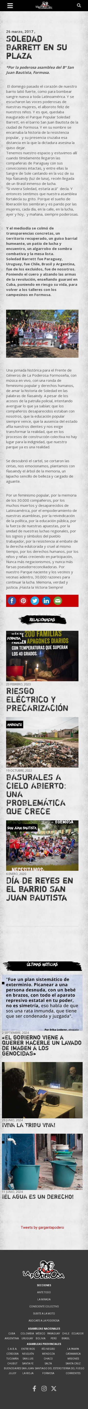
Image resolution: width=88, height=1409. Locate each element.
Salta (48, 1363)
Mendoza (48, 1353)
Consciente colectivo (44, 1306)
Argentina (12, 1338)
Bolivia (40, 1338)
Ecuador (77, 1333)
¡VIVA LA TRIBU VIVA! (28, 1125)
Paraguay (53, 1333)
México (40, 1333)
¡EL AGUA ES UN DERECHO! (38, 1196)
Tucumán (12, 1358)
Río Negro (48, 1349)
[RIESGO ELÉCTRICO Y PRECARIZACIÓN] (42, 656)
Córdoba (12, 1353)
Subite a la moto (44, 1313)
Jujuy (12, 1373)
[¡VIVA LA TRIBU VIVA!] (42, 1090)
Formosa (48, 1373)
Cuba (11, 1333)
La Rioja (27, 1373)
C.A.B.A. (12, 1349)
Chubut (12, 1363)
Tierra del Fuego (73, 1368)
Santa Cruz (73, 1363)
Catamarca (73, 1353)
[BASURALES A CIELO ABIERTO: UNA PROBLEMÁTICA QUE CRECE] (42, 742)
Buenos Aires (12, 1368)
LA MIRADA (44, 1299)
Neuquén (28, 1353)
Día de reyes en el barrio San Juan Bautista (39, 888)
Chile (65, 1333)
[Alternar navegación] (10, 5)
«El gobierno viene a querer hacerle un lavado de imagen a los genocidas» (42, 1045)
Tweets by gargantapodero (42, 1227)
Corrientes (73, 1373)
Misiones (73, 1358)
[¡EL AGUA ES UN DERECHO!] (42, 1161)
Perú (54, 1338)
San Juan (28, 1368)
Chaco (48, 1358)
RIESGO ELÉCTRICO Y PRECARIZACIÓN (37, 699)
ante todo (44, 1292)
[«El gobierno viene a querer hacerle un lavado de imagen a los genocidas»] (42, 1002)
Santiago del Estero (48, 1368)
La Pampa (73, 1349)
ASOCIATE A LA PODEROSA (44, 1320)
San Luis (28, 1358)
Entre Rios (28, 1349)
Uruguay (27, 1338)
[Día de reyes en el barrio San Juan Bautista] (42, 845)
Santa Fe (27, 1363)
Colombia (27, 1333)
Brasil (66, 1338)
